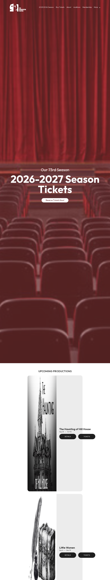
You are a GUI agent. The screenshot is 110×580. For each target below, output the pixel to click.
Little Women (67, 547)
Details (68, 436)
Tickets (87, 436)
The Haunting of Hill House (75, 429)
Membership (87, 7)
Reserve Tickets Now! (55, 200)
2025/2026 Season (46, 7)
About (68, 7)
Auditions (76, 7)
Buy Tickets (60, 7)
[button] (96, 7)
